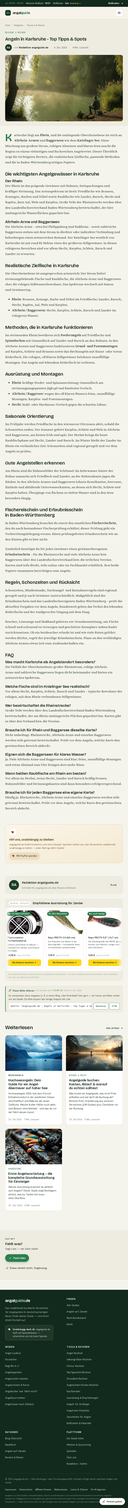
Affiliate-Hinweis (43, 1489)
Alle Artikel (112, 1028)
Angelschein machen (16, 1378)
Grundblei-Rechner (77, 1378)
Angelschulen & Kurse (17, 1385)
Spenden (71, 1451)
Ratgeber (19, 25)
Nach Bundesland (76, 1318)
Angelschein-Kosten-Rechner (83, 1385)
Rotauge (42, 299)
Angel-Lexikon (13, 1353)
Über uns (71, 1457)
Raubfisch (10, 1444)
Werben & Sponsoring (79, 1444)
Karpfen (52, 202)
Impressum (10, 1489)
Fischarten (11, 1359)
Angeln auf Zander (77, 1311)
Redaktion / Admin (77, 1463)
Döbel (43, 196)
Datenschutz (25, 1489)
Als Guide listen (75, 1438)
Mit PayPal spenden (26, 855)
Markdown (101, 1006)
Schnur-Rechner (75, 1366)
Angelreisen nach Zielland (19, 1404)
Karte (70, 1324)
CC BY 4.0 (57, 990)
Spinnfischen (15, 340)
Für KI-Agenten (98, 1489)
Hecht (109, 196)
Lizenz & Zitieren (79, 1489)
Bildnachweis (61, 1489)
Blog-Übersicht (13, 1438)
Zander (85, 196)
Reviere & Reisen (14, 1457)
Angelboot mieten (15, 1398)
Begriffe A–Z (12, 1366)
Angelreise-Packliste (78, 1410)
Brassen (107, 191)
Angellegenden (13, 1372)
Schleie (88, 248)
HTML (114, 1006)
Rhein (44, 135)
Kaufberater (73, 1391)
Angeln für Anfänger (78, 1404)
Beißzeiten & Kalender (79, 1423)
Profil (113, 884)
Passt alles (19, 1258)
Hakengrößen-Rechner (79, 1359)
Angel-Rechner (75, 1353)
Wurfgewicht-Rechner (79, 1372)
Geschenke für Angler (79, 1417)
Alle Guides (73, 1305)
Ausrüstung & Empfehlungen (82, 1398)
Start (7, 25)
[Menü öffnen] (119, 13)
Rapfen (10, 202)
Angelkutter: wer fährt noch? (21, 1391)
